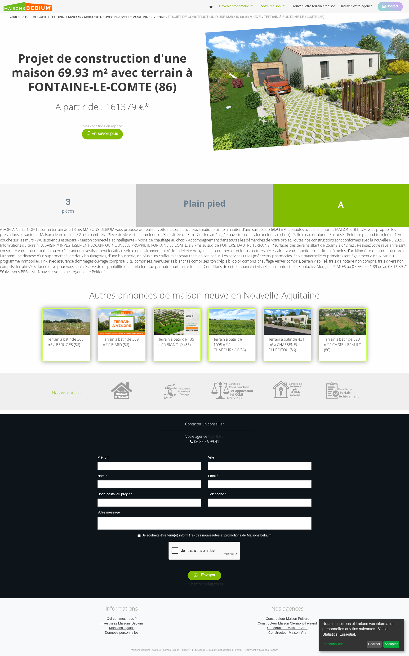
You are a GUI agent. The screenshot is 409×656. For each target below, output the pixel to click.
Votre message (109, 512)
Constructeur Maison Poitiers (287, 618)
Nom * (102, 476)
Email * (213, 476)
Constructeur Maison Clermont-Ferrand (287, 623)
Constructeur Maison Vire (287, 632)
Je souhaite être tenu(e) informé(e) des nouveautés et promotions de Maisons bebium (206, 535)
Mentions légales (121, 628)
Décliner (374, 644)
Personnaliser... (334, 644)
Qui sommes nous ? (122, 618)
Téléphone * (217, 494)
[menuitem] (211, 6)
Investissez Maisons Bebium (122, 623)
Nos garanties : (66, 393)
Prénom (103, 457)
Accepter (391, 644)
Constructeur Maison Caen (287, 628)
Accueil (40, 17)
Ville (211, 457)
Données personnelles (121, 632)
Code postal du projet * (115, 494)
